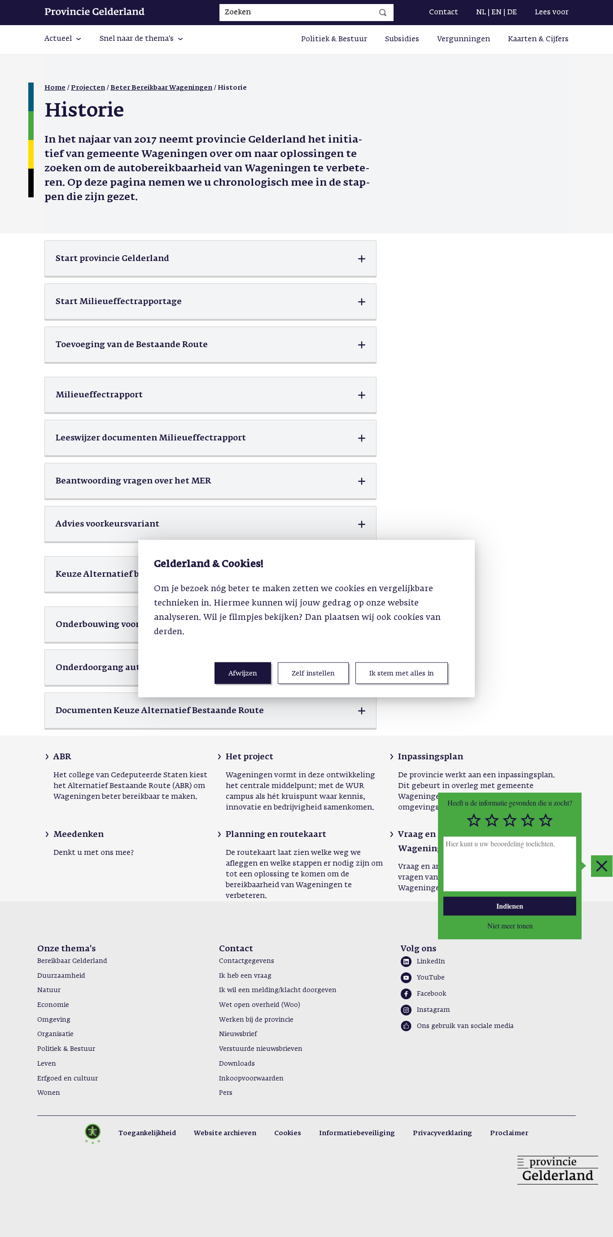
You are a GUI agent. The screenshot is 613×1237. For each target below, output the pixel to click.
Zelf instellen (313, 673)
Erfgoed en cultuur (67, 1079)
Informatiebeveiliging (357, 1133)
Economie (53, 1005)
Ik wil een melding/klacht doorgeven (278, 990)
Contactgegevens (246, 961)
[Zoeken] (383, 13)
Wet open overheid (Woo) (259, 1005)
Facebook (432, 994)
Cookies (287, 1133)
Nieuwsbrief (238, 1034)
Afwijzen (242, 673)
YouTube (431, 978)
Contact (443, 12)
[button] (63, 39)
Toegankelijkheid (147, 1133)
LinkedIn (431, 961)
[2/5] (492, 821)
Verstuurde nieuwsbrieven (260, 1049)
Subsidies (402, 39)
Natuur (49, 990)
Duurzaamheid (61, 976)
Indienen (509, 906)
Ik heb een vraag (245, 976)
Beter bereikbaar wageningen (161, 88)
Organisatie (55, 1034)
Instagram (433, 1010)
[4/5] (528, 821)
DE (512, 12)
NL (481, 12)
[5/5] (546, 821)
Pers (225, 1093)
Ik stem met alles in (401, 673)
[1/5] (474, 821)
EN (496, 12)
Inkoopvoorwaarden (251, 1079)
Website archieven (225, 1133)
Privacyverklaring (442, 1133)
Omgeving (53, 1020)
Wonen (48, 1093)
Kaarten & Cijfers (538, 39)
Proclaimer (509, 1133)
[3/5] (510, 821)
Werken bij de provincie (256, 1020)
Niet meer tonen (510, 925)
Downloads (237, 1064)
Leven (46, 1064)
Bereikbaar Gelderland (72, 961)
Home (55, 88)
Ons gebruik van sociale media (465, 1026)
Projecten (88, 88)
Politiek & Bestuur (334, 39)
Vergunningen (463, 39)
